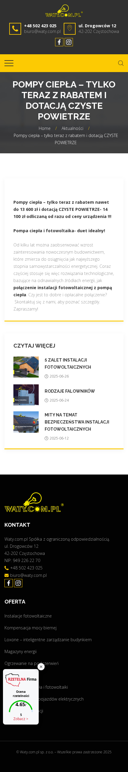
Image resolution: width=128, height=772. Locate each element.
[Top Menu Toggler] (9, 63)
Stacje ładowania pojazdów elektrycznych (44, 699)
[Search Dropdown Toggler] (121, 63)
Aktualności (72, 128)
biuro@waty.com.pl (42, 31)
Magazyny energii (20, 651)
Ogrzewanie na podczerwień (31, 663)
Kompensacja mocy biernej (30, 628)
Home (45, 128)
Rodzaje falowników (70, 391)
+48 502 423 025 (40, 25)
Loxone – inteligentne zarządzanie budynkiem (48, 639)
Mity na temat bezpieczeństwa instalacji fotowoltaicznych (77, 422)
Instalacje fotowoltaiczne (28, 616)
